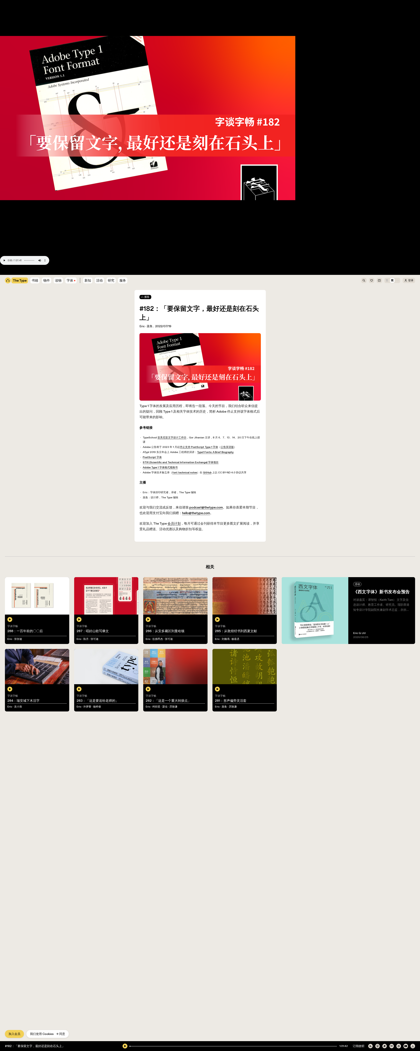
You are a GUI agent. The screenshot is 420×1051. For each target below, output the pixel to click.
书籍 (3, 18)
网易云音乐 (61, 268)
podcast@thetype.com (60, 250)
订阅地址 (6, 268)
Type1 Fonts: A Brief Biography (83, 218)
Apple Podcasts (26, 268)
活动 (99, 280)
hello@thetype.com (160, 250)
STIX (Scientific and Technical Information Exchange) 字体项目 (42, 226)
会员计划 (32, 254)
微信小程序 (79, 268)
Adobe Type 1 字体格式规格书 (20, 230)
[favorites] (371, 280)
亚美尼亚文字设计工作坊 (33, 210)
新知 (87, 280)
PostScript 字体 (11, 222)
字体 (70, 280)
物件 (3, 22)
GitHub (73, 234)
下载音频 (95, 268)
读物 (58, 280)
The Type (6, 2)
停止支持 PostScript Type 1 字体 (63, 214)
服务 (122, 280)
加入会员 (14, 1034)
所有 (3, 14)
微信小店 (6, 26)
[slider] (129, 1046)
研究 (111, 280)
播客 (146, 297)
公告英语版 (95, 214)
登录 (410, 280)
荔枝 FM (45, 268)
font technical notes (47, 234)
